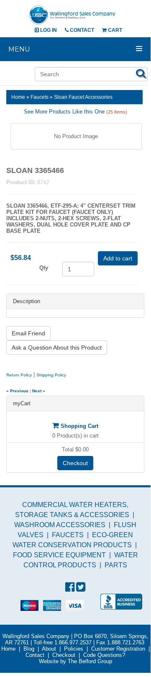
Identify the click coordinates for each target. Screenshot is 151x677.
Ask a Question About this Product (57, 347)
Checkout (75, 463)
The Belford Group (90, 661)
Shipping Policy (51, 375)
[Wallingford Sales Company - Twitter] (80, 587)
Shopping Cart (78, 426)
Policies (73, 649)
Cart (114, 30)
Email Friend (28, 333)
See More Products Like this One (75, 111)
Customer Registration (118, 649)
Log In (48, 30)
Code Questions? (104, 655)
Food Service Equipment (59, 555)
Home (18, 97)
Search (141, 73)
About (49, 649)
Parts (116, 565)
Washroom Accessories (59, 524)
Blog (28, 649)
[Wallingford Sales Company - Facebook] (69, 587)
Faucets (40, 97)
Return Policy (19, 375)
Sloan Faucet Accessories (83, 97)
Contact (81, 30)
